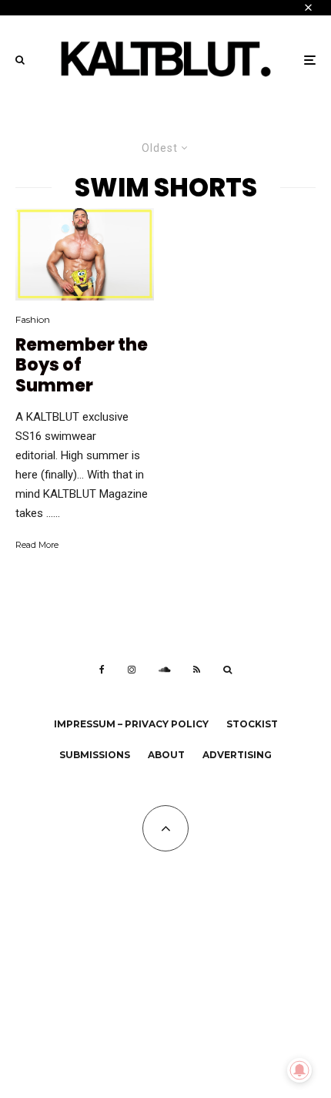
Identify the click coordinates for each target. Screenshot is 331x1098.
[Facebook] (102, 669)
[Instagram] (131, 669)
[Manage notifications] (299, 1070)
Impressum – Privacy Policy (131, 724)
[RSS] (197, 669)
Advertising (237, 755)
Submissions (94, 755)
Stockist (252, 724)
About (166, 755)
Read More (37, 544)
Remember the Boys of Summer (81, 365)
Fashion (32, 319)
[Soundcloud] (164, 669)
